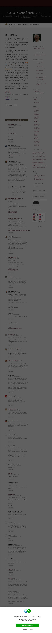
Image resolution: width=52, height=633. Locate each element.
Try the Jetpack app (27, 625)
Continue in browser (27, 629)
